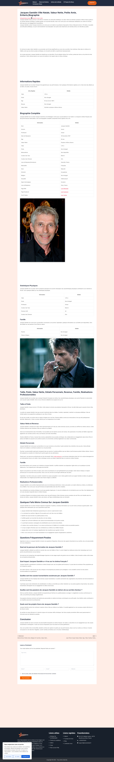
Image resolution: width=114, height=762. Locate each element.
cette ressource (58, 456)
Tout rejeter (17, 756)
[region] (17, 750)
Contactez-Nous (37, 4)
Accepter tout (26, 756)
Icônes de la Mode (56, 2)
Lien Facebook (64, 192)
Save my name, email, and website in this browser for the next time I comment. (39, 673)
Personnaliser (9, 756)
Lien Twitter (64, 195)
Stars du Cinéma (44, 2)
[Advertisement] (57, 38)
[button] (92, 3)
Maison (35, 2)
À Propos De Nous (69, 2)
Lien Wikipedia (64, 188)
